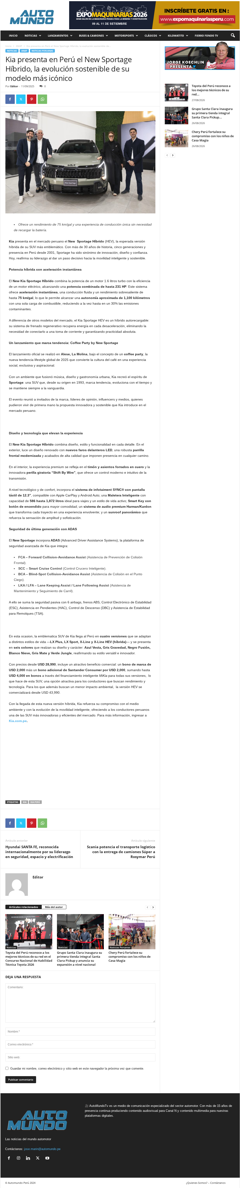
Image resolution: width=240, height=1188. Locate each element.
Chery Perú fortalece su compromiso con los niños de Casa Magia (129, 956)
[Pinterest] (31, 99)
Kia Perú (35, 802)
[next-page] (153, 907)
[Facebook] (10, 99)
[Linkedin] (29, 1158)
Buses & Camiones (91, 35)
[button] (233, 35)
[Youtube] (48, 1158)
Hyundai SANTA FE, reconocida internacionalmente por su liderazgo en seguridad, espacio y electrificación (39, 851)
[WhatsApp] (42, 99)
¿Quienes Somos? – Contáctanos (205, 1182)
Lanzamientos (58, 35)
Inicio (8, 46)
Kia (24, 802)
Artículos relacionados (23, 907)
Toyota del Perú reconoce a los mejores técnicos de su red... (211, 90)
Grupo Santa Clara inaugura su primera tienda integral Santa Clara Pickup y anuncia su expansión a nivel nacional (79, 958)
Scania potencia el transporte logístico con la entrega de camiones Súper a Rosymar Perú (121, 851)
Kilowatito (176, 35)
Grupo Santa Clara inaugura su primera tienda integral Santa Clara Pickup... (212, 113)
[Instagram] (19, 1158)
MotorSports (124, 35)
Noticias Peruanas (42, 50)
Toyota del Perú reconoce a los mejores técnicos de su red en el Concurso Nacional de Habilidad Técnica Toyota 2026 (28, 958)
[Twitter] (21, 99)
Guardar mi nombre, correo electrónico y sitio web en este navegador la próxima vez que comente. (77, 1068)
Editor (14, 86)
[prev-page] (147, 907)
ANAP (19, 46)
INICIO (13, 35)
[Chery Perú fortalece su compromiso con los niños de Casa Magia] (132, 931)
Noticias (31, 35)
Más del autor (54, 907)
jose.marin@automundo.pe (42, 1149)
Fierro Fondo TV (206, 35)
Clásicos (151, 35)
